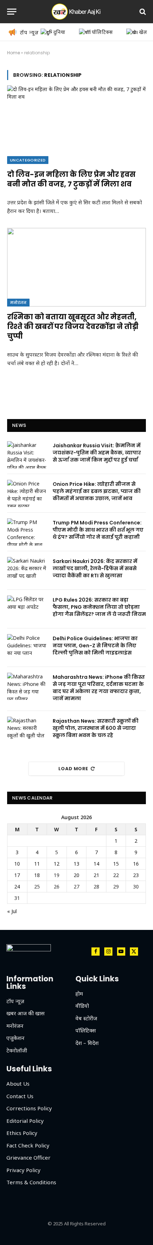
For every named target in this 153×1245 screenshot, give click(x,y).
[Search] (142, 12)
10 (17, 863)
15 (116, 863)
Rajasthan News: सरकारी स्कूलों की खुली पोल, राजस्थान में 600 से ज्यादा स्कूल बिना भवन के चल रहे (95, 728)
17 (17, 875)
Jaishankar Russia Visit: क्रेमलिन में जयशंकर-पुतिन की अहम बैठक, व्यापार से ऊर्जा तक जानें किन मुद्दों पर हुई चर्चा (97, 452)
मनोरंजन (18, 302)
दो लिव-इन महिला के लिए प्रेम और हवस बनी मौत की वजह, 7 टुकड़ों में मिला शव (71, 179)
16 (136, 863)
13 (76, 863)
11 (37, 863)
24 (17, 886)
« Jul (12, 911)
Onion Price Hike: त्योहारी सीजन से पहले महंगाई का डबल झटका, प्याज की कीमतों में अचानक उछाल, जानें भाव (97, 491)
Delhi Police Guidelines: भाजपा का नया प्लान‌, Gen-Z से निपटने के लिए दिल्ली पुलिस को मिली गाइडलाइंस (95, 645)
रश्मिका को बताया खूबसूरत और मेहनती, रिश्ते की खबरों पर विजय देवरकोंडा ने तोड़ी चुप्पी (72, 326)
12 (56, 863)
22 (116, 875)
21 (96, 875)
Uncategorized (28, 160)
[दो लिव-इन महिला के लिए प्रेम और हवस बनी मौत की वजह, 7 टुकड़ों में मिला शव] (76, 124)
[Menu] (11, 12)
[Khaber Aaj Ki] (76, 11)
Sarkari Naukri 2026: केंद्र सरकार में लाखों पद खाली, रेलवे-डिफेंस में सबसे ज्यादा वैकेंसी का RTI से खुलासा (95, 568)
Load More (73, 768)
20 (76, 875)
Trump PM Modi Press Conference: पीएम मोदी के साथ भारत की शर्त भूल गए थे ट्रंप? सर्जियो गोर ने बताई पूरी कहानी (98, 530)
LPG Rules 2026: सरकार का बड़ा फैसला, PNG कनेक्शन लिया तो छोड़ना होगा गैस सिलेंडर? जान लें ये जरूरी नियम (99, 607)
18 (37, 875)
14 (96, 863)
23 (136, 875)
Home (13, 53)
